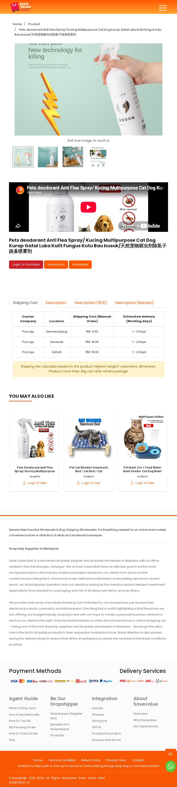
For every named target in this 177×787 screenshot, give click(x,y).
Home (17, 24)
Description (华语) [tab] (90, 302)
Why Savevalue (144, 720)
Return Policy (90, 760)
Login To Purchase (26, 264)
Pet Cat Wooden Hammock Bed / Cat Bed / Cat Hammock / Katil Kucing (82, 471)
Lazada (97, 708)
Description (56, 264)
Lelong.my (99, 721)
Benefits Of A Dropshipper (59, 726)
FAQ (12, 740)
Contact (138, 760)
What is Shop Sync (22, 708)
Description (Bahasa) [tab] (134, 302)
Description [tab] (56, 302)
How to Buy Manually (24, 714)
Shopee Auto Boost (106, 740)
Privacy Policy (116, 760)
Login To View (30, 483)
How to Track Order (23, 733)
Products (57, 735)
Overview (140, 713)
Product (33, 24)
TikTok (96, 727)
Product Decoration (106, 733)
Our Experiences (145, 726)
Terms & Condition (62, 760)
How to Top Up (20, 721)
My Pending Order (22, 727)
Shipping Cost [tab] (25, 302)
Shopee (98, 714)
